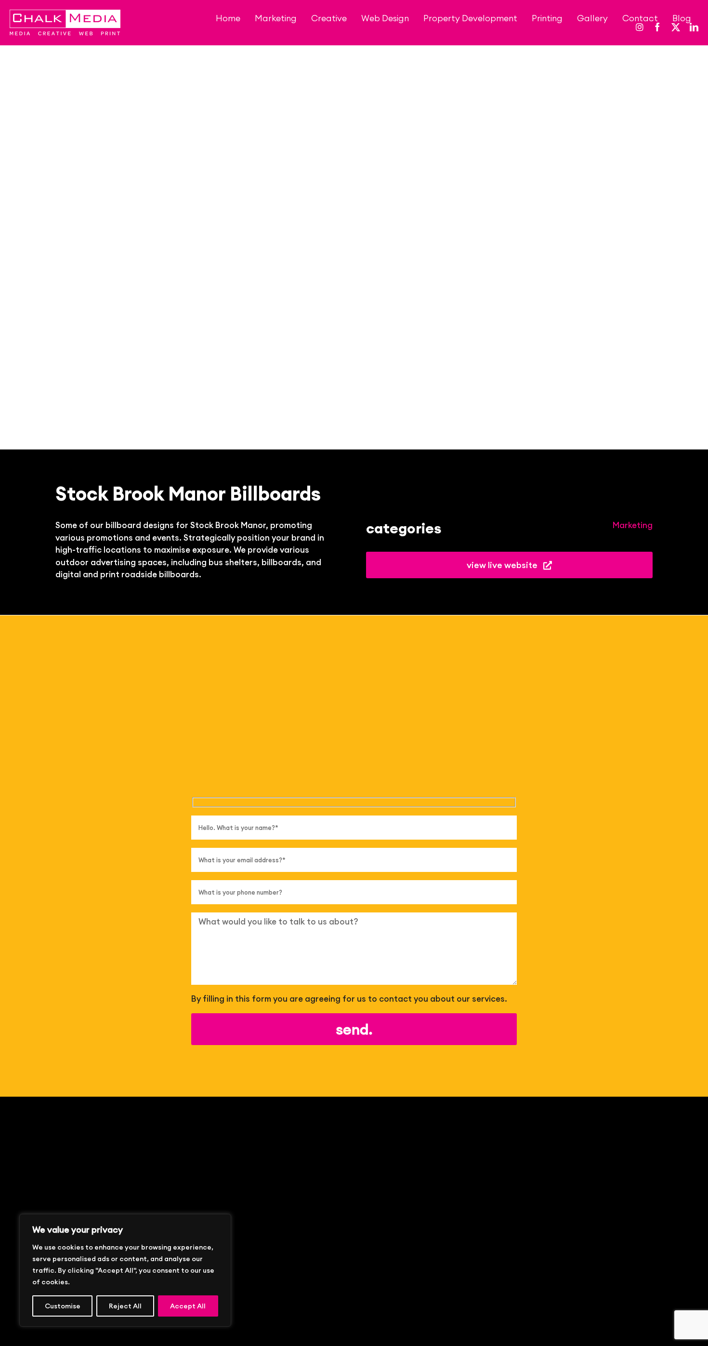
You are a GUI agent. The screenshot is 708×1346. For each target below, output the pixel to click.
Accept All (188, 1306)
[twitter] (675, 27)
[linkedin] (694, 27)
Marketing (633, 525)
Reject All (125, 1306)
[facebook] (657, 27)
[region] (125, 1270)
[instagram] (639, 27)
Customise (62, 1306)
